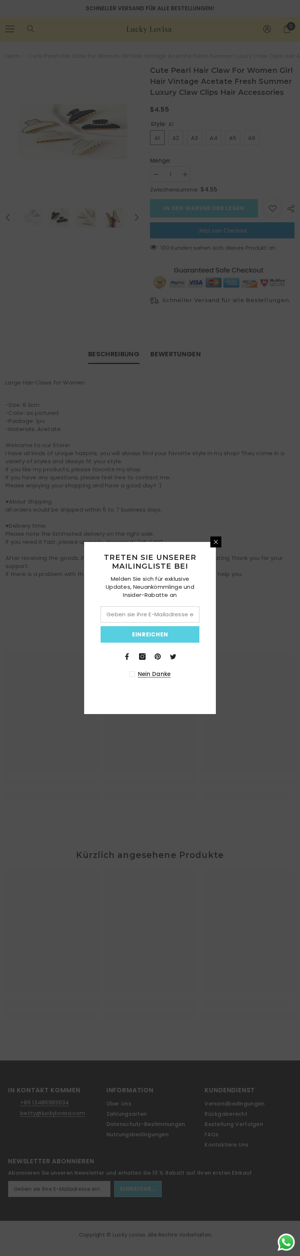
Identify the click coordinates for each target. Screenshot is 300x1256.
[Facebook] (192, 656)
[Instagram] (207, 656)
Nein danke (219, 674)
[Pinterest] (223, 656)
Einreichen (216, 634)
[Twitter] (238, 656)
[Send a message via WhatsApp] (286, 1242)
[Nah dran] (281, 541)
